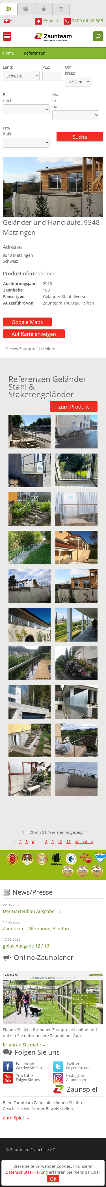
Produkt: (7, 131)
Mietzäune (27, 9)
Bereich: (8, 97)
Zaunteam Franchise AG (32, 1149)
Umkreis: (68, 70)
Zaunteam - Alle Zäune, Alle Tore (37, 928)
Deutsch (8, 21)
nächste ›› (84, 841)
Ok (53, 1178)
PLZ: (44, 67)
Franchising (44, 9)
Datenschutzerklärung (27, 1172)
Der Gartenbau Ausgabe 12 (32, 911)
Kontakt (50, 20)
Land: (7, 67)
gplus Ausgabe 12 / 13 (26, 946)
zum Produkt (74, 406)
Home (8, 53)
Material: (56, 100)
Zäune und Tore (8, 9)
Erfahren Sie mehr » (24, 1045)
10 (60, 841)
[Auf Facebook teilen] (61, 348)
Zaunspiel (82, 1089)
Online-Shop (61, 9)
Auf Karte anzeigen (34, 334)
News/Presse (32, 892)
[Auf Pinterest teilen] (67, 348)
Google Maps (27, 322)
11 (68, 841)
